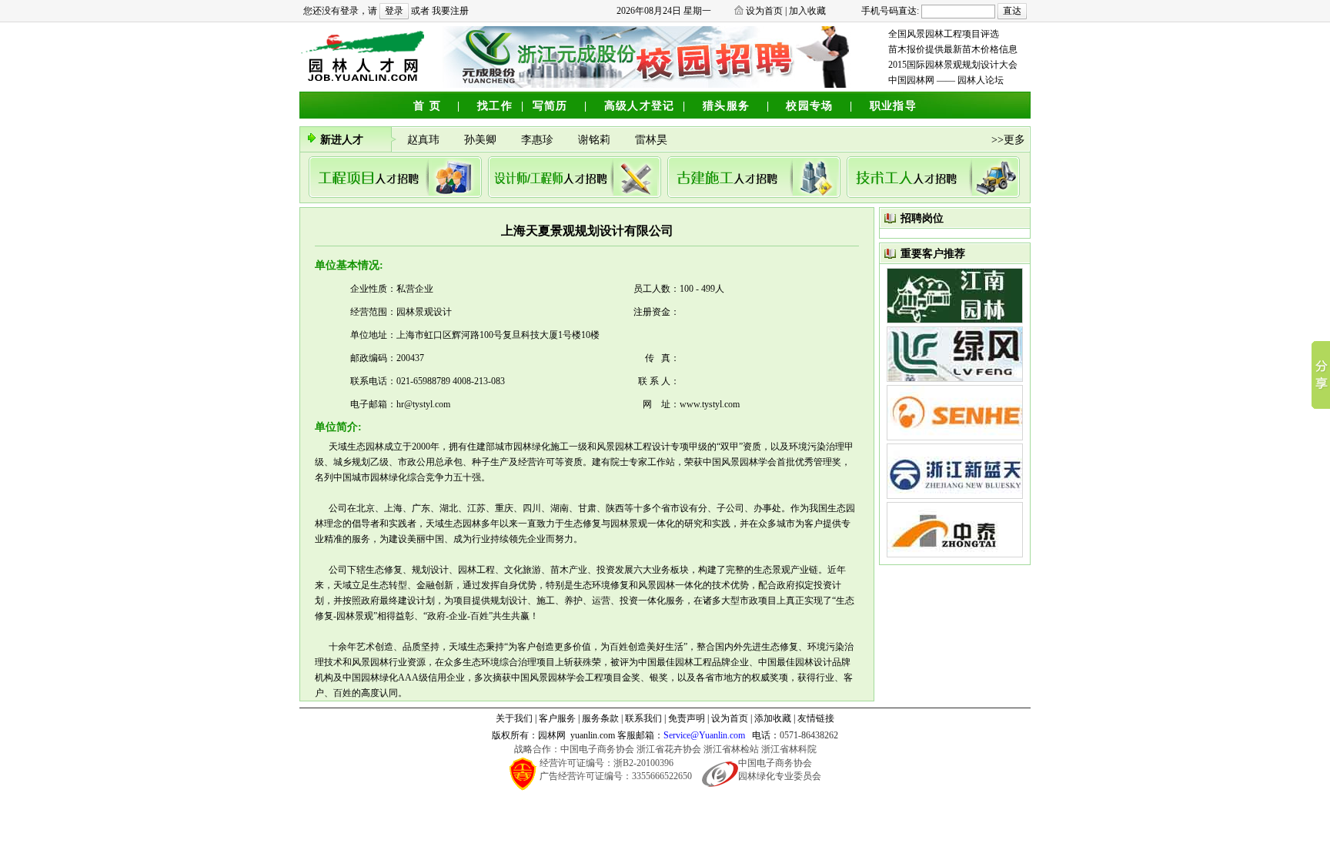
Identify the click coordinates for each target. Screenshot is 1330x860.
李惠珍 (540, 140)
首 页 (427, 106)
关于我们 (514, 718)
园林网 (552, 735)
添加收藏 (772, 718)
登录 (394, 10)
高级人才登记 (639, 106)
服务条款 (600, 718)
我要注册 (450, 10)
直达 (1012, 10)
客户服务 (557, 718)
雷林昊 (652, 140)
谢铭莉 (597, 140)
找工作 (495, 106)
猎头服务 (726, 106)
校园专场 (809, 106)
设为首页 (764, 10)
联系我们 (643, 718)
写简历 (550, 106)
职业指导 (893, 106)
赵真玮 (426, 140)
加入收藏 (807, 10)
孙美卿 (483, 140)
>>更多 (1008, 140)
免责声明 (686, 718)
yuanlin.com (592, 735)
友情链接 (815, 718)
